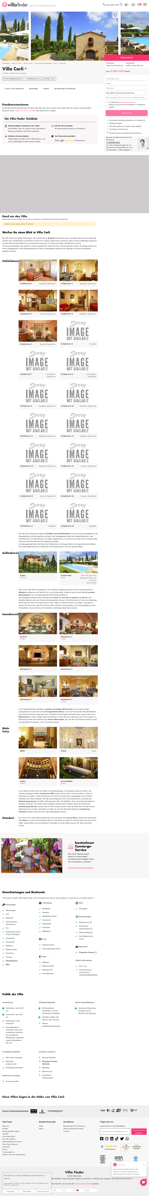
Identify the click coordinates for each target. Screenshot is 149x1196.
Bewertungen (33, 88)
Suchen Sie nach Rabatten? (139, 1131)
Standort (46, 88)
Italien (41, 1128)
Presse (4, 1149)
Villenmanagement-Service (12, 1141)
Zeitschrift (6, 1147)
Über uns (5, 1126)
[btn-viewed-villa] (133, 4)
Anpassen (10, 1191)
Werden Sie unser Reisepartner (14, 1154)
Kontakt (5, 1128)
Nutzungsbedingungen (126, 102)
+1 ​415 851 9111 (113, 142)
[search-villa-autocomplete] (121, 5)
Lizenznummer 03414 (83, 1184)
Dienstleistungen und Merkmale (64, 88)
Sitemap (5, 1134)
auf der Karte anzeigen (17, 73)
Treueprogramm (8, 1152)
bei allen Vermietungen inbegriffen (80, 868)
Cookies (66, 1131)
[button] (50, 233)
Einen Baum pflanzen (10, 1144)
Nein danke (27, 1191)
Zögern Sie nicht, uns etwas (25, 111)
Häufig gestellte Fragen (11, 1131)
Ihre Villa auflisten (8, 1139)
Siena (6, 73)
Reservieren (127, 113)
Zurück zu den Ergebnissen (14, 88)
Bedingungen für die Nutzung (74, 1126)
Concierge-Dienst (8, 1136)
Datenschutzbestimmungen (73, 1128)
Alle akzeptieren (43, 1191)
